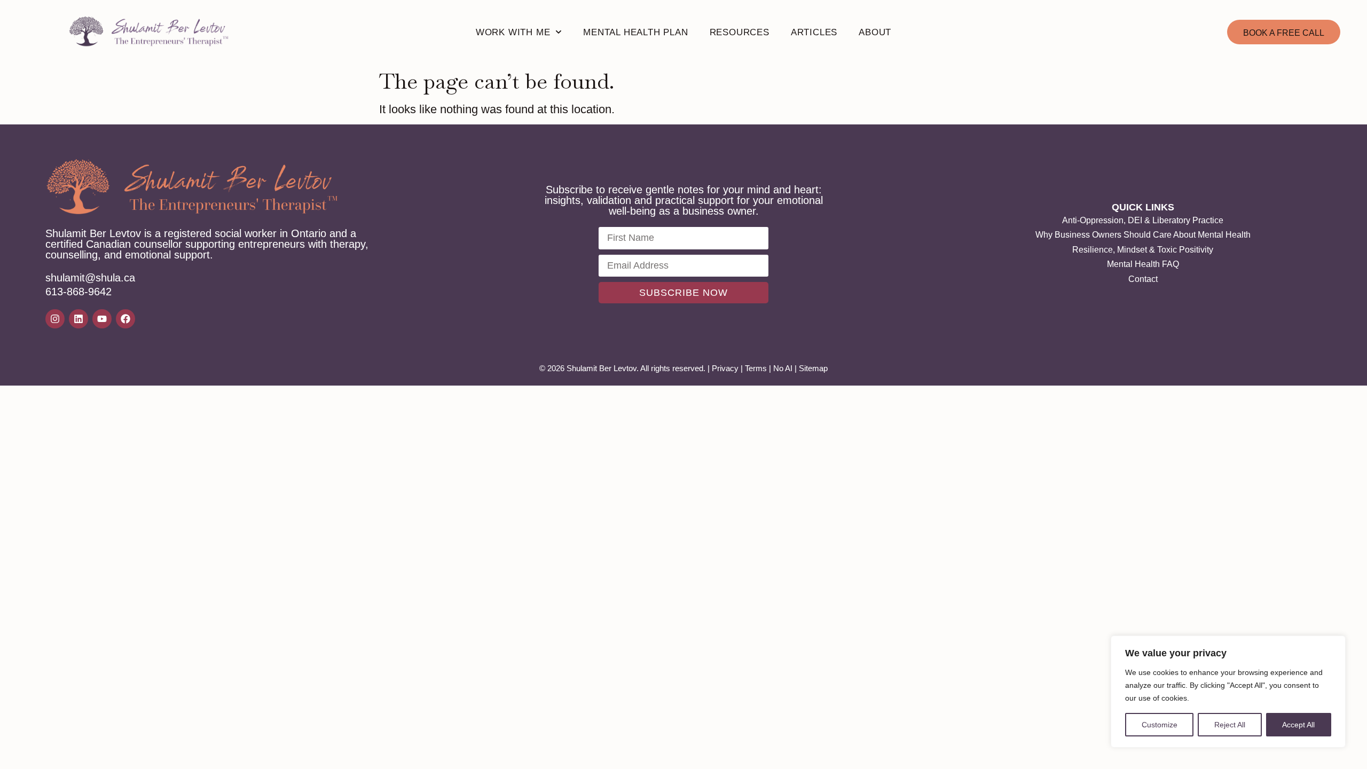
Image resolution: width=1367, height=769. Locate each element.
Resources (739, 32)
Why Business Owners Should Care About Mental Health (1143, 234)
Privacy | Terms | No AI (752, 368)
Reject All (1229, 724)
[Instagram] (55, 318)
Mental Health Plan (635, 32)
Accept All (1298, 724)
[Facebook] (125, 318)
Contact (1143, 279)
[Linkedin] (78, 318)
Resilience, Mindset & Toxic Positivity (1142, 249)
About (875, 32)
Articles (814, 32)
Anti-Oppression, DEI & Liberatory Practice (1142, 220)
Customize (1159, 724)
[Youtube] (102, 318)
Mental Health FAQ (1143, 264)
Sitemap (813, 368)
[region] (1228, 691)
